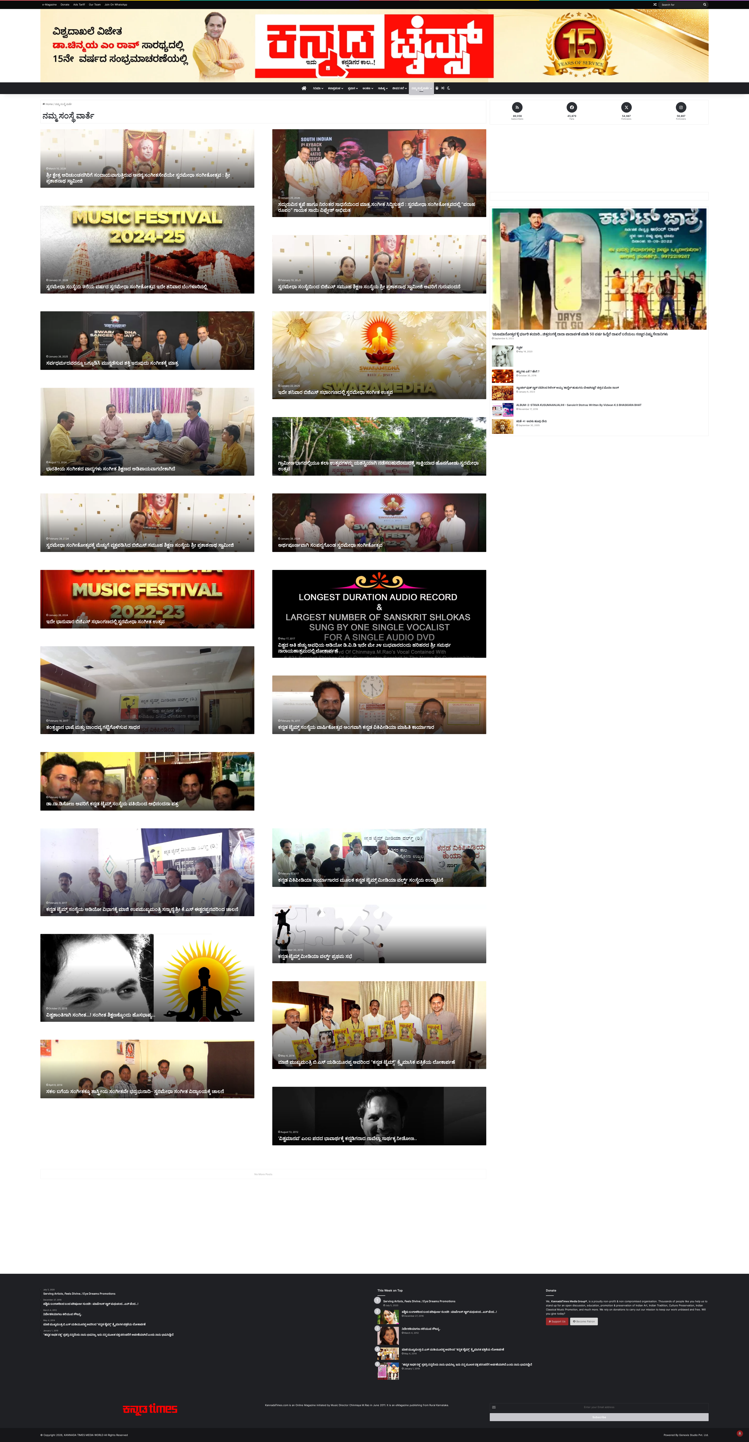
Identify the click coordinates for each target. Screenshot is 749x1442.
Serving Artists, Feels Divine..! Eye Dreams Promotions (419, 1301)
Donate (65, 4)
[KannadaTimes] (374, 45)
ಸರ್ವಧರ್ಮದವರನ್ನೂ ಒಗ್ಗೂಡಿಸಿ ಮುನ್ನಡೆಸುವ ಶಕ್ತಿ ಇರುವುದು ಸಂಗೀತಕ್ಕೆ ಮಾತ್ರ (112, 363)
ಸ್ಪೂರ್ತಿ (519, 347)
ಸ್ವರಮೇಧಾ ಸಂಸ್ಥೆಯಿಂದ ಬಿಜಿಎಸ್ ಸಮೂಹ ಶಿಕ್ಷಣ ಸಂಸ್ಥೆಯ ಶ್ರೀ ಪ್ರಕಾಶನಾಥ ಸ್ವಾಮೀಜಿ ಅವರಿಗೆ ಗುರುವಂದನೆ (369, 286)
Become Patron (585, 1321)
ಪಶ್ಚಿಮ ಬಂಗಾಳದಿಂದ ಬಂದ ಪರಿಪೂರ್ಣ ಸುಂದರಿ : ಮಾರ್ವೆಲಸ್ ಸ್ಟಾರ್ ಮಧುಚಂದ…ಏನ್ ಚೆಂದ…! (449, 1311)
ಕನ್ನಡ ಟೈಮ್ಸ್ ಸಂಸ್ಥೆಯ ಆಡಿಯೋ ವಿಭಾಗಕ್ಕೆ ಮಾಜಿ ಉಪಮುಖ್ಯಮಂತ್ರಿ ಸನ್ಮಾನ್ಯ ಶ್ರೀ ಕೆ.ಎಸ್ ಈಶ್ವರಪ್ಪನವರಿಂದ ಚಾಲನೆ (142, 909)
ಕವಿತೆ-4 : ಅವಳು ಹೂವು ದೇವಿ (531, 421)
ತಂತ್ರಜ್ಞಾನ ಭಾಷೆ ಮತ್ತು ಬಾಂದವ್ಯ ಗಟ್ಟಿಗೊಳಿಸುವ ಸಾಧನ (93, 727)
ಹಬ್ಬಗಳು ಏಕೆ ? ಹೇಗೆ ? (528, 371)
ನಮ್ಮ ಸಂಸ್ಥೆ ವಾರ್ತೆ (420, 88)
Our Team (95, 4)
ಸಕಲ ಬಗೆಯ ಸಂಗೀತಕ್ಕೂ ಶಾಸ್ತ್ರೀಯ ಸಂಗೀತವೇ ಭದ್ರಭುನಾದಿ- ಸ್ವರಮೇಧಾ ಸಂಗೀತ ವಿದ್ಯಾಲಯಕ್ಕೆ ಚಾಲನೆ (135, 1091)
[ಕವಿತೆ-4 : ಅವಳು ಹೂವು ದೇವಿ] (502, 426)
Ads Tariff (79, 4)
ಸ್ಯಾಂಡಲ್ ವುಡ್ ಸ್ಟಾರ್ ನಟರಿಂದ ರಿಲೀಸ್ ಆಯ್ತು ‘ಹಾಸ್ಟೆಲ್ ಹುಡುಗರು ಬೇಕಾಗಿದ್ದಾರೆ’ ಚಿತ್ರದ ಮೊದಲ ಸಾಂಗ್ (567, 387)
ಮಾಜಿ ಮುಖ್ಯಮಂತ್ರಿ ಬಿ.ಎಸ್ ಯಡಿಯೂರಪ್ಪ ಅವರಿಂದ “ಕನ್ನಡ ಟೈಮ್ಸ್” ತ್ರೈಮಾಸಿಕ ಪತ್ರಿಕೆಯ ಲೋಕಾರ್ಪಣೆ (366, 1062)
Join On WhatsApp (116, 4)
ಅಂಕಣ (366, 88)
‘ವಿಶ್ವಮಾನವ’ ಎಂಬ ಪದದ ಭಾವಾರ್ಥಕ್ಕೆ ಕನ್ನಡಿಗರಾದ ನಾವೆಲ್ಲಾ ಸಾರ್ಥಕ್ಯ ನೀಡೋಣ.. (347, 1138)
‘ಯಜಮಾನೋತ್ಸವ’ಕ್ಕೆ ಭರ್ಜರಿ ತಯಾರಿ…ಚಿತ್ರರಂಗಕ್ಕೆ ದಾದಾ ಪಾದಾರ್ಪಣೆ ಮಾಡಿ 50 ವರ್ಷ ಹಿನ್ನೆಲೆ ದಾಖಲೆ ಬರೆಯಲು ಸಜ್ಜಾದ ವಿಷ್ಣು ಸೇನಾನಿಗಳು (580, 334)
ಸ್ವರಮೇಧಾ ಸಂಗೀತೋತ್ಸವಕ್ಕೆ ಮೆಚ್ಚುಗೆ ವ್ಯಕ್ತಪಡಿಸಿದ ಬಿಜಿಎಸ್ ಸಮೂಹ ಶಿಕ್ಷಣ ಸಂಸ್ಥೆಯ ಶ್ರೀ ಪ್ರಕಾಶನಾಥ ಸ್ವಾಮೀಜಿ (140, 545)
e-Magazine (49, 4)
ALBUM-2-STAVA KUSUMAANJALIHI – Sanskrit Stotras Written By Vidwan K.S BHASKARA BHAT (579, 405)
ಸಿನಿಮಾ (316, 88)
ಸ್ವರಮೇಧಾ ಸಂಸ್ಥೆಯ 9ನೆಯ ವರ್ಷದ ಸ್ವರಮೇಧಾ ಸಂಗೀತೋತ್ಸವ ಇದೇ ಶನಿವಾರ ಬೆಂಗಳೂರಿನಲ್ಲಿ (126, 286)
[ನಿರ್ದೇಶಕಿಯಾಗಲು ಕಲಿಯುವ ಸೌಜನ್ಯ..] (388, 1336)
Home (49, 104)
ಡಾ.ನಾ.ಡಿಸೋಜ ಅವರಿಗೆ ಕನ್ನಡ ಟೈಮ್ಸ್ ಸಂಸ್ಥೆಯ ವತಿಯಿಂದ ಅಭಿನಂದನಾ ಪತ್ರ (112, 803)
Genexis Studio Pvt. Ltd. (694, 1435)
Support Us (558, 1321)
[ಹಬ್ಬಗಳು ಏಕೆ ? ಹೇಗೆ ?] (502, 376)
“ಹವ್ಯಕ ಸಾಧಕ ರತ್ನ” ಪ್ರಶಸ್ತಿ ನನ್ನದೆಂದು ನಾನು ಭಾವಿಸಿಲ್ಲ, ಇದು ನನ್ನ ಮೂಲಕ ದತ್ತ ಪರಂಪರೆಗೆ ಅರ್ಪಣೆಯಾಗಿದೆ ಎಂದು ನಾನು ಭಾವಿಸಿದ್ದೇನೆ (467, 1364)
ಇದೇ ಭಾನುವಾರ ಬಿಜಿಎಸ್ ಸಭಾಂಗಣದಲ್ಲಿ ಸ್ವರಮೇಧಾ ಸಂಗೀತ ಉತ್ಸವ (105, 621)
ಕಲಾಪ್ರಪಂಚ (334, 88)
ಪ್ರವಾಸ (351, 88)
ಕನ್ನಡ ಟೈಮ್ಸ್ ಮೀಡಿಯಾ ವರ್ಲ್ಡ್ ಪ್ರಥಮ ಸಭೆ (315, 956)
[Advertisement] (342, 783)
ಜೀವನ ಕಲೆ (398, 88)
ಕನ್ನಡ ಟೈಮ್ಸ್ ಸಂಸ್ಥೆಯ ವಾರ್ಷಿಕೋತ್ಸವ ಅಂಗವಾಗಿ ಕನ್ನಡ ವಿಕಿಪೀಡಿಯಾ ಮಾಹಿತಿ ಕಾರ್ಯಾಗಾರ (356, 727)
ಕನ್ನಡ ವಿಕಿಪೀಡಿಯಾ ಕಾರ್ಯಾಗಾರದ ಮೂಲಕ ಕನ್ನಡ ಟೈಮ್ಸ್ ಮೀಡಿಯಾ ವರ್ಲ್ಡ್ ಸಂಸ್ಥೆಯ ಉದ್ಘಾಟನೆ (360, 880)
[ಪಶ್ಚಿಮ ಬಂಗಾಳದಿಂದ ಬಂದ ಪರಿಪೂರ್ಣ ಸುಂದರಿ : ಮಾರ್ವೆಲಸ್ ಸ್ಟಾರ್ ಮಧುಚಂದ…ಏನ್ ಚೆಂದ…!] (388, 1317)
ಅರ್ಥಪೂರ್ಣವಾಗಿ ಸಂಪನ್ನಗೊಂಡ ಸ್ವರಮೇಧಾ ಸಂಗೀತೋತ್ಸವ (330, 545)
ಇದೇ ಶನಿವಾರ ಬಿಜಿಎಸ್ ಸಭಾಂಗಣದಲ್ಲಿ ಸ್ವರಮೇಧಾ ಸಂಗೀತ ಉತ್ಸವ (335, 392)
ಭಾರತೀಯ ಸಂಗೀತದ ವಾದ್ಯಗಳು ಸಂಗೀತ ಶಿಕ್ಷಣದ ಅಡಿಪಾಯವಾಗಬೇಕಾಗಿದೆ (110, 469)
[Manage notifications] (740, 1433)
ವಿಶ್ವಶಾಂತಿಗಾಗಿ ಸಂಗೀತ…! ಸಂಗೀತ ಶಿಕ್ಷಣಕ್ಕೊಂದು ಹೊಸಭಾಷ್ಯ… (100, 1015)
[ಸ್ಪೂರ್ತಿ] (502, 356)
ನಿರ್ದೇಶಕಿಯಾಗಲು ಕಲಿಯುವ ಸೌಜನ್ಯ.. (421, 1328)
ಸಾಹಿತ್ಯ (381, 88)
